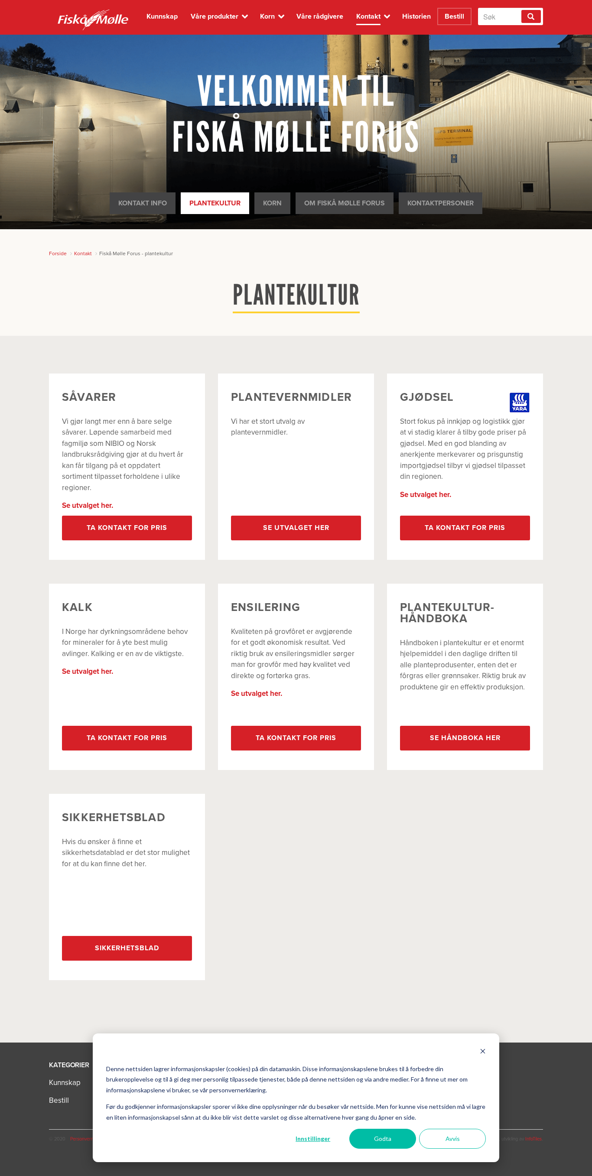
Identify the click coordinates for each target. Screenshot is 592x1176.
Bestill (59, 1100)
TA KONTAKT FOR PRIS (127, 527)
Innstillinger (313, 1138)
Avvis (453, 1138)
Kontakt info (142, 203)
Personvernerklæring (92, 1139)
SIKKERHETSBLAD (127, 948)
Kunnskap (65, 1082)
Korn (272, 203)
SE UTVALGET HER (296, 527)
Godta (382, 1138)
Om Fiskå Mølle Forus (344, 203)
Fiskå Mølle (93, 19)
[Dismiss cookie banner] (483, 1052)
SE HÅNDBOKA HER (465, 738)
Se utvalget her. (87, 505)
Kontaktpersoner (440, 203)
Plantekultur (215, 203)
